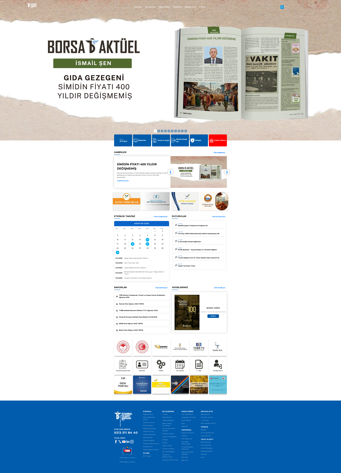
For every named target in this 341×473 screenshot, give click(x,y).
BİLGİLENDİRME (150, 7)
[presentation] (25, 70)
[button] (155, 130)
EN (282, 7)
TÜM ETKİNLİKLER (160, 217)
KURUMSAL (138, 7)
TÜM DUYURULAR (218, 217)
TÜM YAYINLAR (219, 288)
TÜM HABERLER (219, 152)
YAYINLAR (202, 7)
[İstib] (38, 7)
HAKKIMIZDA (177, 7)
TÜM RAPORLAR (161, 288)
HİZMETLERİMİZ (164, 7)
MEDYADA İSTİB (190, 7)
